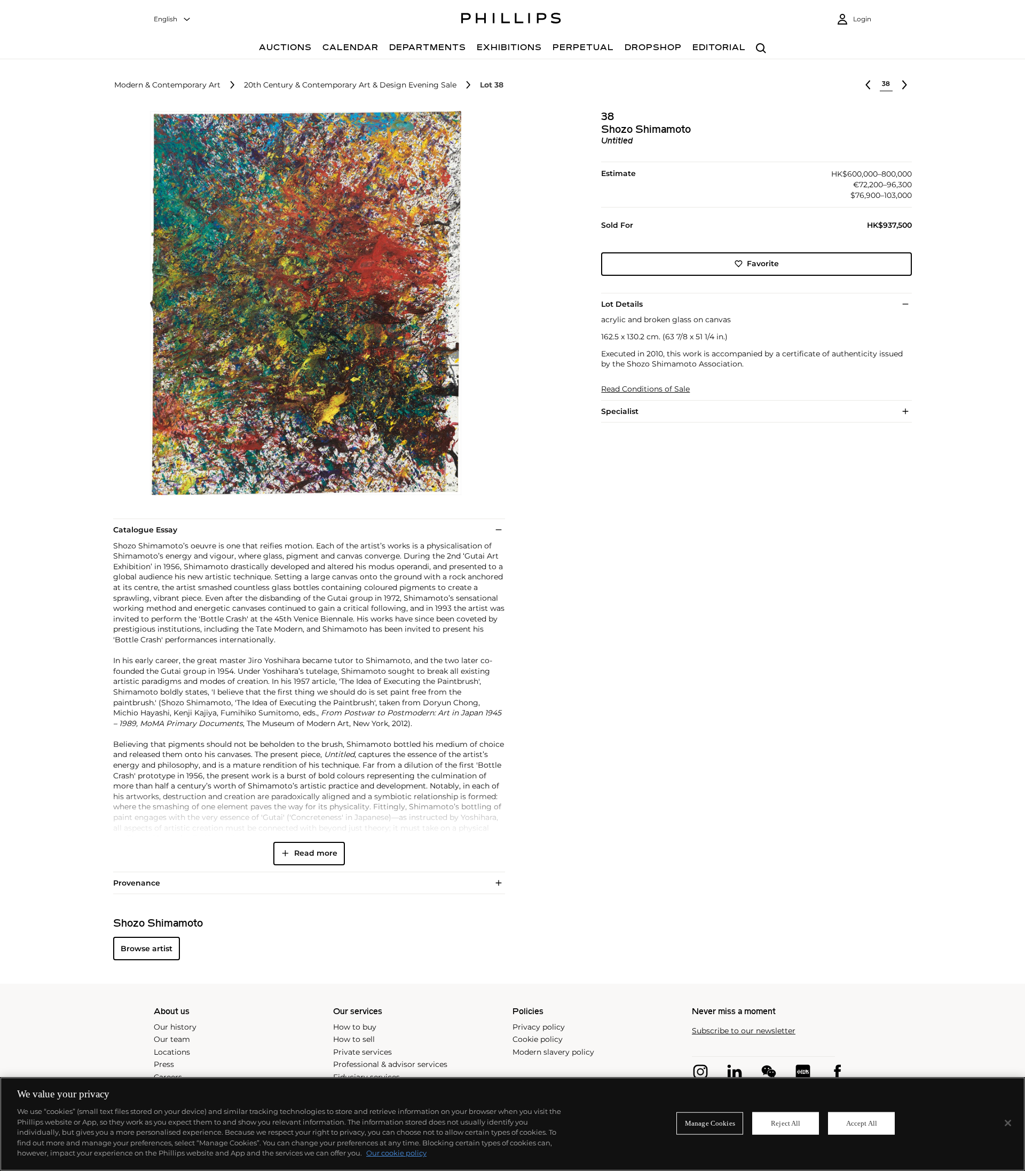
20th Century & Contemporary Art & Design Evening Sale (350, 85)
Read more (315, 853)
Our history (175, 1027)
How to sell (354, 1039)
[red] (802, 1071)
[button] (302, 303)
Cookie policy (537, 1039)
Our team (172, 1039)
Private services (362, 1052)
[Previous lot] (868, 84)
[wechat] (768, 1071)
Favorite (763, 263)
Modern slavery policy (553, 1052)
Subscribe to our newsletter (743, 1030)
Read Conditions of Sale (645, 389)
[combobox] (172, 19)
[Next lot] (904, 84)
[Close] (1008, 1123)
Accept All (861, 1123)
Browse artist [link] (146, 948)
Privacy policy (538, 1027)
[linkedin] (734, 1071)
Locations (172, 1052)
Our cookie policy (396, 1153)
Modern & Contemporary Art (167, 85)
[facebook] (837, 1071)
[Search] (761, 49)
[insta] (700, 1071)
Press (164, 1064)
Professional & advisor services (390, 1064)
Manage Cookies (710, 1123)
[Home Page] (511, 20)
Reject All (785, 1123)
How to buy (354, 1027)
